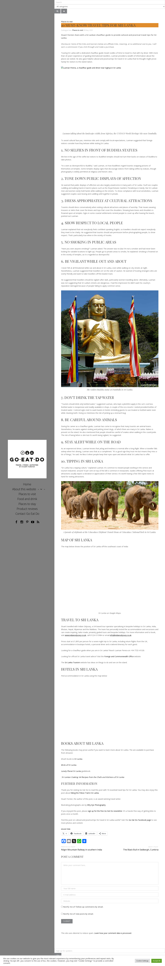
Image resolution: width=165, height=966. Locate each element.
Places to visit (27, 494)
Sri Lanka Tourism (72, 662)
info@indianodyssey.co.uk (120, 635)
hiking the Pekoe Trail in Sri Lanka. (85, 793)
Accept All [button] (156, 961)
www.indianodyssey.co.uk (75, 635)
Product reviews (27, 509)
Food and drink (27, 499)
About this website (24, 489)
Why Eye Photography (96, 805)
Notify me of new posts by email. (78, 914)
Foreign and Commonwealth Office (119, 656)
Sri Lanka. (78, 759)
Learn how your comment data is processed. (113, 933)
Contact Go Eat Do (27, 514)
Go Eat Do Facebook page (140, 820)
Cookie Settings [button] (142, 961)
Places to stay (27, 504)
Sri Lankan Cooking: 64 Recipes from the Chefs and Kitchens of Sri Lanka (93, 777)
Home (27, 484)
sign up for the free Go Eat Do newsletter (105, 811)
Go (58, 955)
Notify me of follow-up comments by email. (83, 907)
